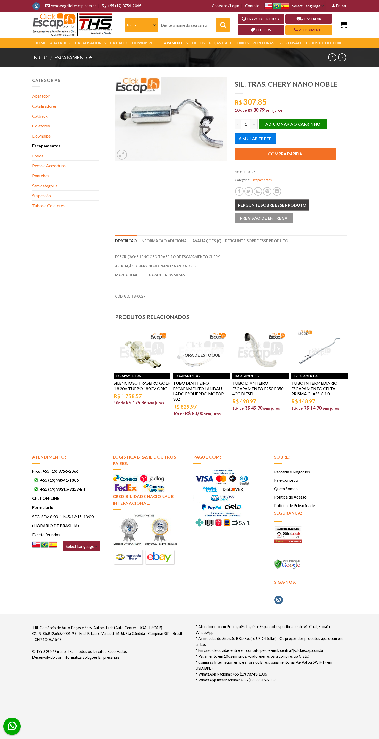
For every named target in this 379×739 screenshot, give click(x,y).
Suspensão (289, 43)
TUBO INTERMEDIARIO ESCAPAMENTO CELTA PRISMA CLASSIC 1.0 (314, 388)
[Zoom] (122, 155)
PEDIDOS (263, 30)
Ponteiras (263, 43)
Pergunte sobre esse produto (272, 205)
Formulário (42, 507)
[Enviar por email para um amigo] (258, 191)
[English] (268, 6)
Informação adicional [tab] (165, 241)
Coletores (41, 125)
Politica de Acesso (290, 496)
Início (40, 57)
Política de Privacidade (294, 505)
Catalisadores (90, 43)
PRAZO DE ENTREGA (263, 19)
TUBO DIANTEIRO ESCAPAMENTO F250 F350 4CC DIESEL (257, 388)
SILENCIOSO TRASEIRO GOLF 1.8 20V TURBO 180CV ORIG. (142, 386)
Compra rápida (285, 153)
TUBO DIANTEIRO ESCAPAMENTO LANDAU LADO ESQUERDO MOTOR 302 (198, 391)
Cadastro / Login (225, 6)
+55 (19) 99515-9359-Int (62, 489)
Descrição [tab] (126, 241)
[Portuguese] (277, 6)
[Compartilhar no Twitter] (248, 191)
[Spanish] (285, 6)
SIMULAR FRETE (255, 138)
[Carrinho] (343, 24)
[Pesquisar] (223, 25)
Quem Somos (286, 488)
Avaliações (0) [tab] (206, 241)
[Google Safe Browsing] (287, 565)
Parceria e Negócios (292, 471)
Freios (198, 43)
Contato (252, 6)
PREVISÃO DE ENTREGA (264, 218)
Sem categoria (44, 185)
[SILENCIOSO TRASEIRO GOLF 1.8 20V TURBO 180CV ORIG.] (142, 351)
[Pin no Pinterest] (267, 191)
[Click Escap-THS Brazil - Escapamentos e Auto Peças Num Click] (73, 25)
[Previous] (115, 376)
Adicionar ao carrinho (292, 124)
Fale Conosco (286, 480)
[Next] (346, 376)
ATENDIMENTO (311, 30)
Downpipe (142, 43)
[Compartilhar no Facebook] (239, 191)
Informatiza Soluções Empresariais (90, 657)
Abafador (60, 43)
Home (40, 43)
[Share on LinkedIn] (277, 191)
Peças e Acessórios (229, 43)
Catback (119, 43)
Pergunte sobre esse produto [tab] (256, 241)
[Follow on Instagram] (36, 6)
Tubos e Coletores (324, 43)
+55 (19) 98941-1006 (59, 480)
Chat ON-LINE (45, 498)
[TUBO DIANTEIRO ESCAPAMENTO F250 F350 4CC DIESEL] (260, 351)
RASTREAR (312, 19)
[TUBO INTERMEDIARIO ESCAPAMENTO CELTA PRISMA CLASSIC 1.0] (319, 351)
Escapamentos (172, 43)
